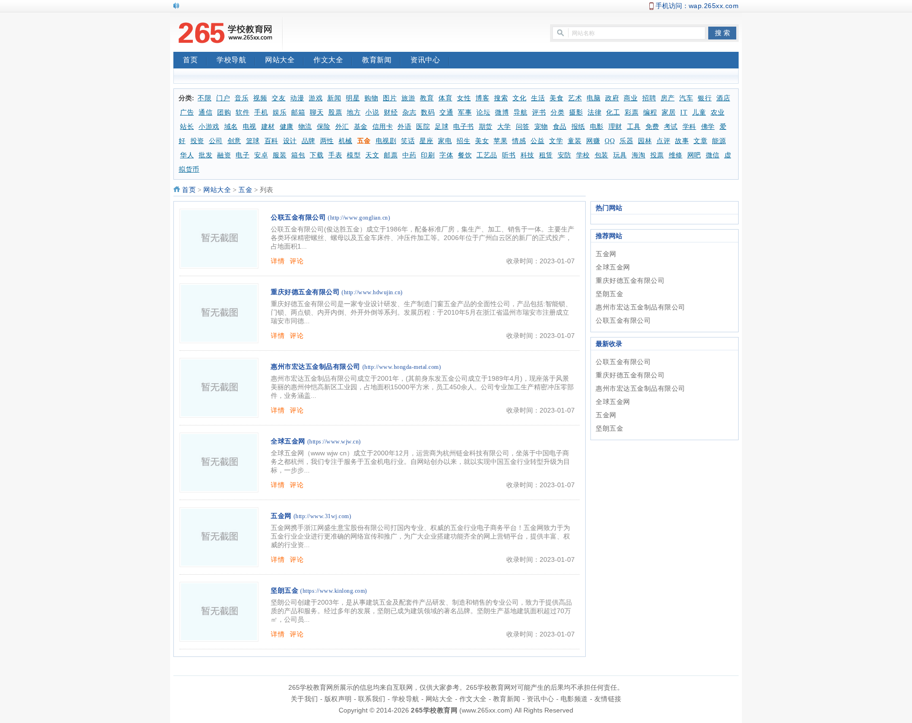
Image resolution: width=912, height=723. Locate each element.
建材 (268, 126)
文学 (556, 141)
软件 (242, 112)
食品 (560, 126)
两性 (327, 141)
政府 (612, 98)
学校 (583, 155)
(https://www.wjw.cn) (334, 441)
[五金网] (219, 537)
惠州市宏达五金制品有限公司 (316, 366)
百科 (271, 141)
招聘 (649, 98)
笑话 (408, 141)
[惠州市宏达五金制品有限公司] (219, 387)
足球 (441, 126)
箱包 (298, 155)
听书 (509, 155)
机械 (345, 141)
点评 (663, 141)
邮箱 (298, 112)
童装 (574, 141)
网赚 (593, 141)
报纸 (578, 126)
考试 (671, 126)
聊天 (316, 112)
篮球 (253, 141)
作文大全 (328, 60)
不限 (204, 98)
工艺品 (486, 155)
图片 (390, 98)
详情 (278, 261)
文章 (700, 141)
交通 (446, 112)
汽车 (686, 98)
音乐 (241, 98)
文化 (519, 98)
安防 (564, 155)
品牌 (308, 141)
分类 (557, 112)
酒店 (723, 98)
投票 (657, 155)
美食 (556, 98)
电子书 (463, 126)
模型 (354, 155)
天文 (372, 155)
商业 (630, 98)
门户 (223, 98)
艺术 (575, 98)
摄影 (576, 112)
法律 (594, 112)
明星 (353, 98)
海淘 (639, 155)
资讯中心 (425, 60)
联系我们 (372, 699)
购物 (371, 98)
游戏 (316, 98)
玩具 (620, 155)
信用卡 (382, 126)
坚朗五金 (284, 590)
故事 (682, 141)
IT (683, 112)
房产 (667, 98)
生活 (538, 98)
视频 (260, 98)
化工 (613, 112)
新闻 (334, 98)
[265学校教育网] (226, 33)
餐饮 (465, 155)
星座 (426, 141)
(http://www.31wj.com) (323, 516)
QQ (610, 141)
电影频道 (574, 699)
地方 (354, 112)
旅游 (408, 98)
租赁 (546, 155)
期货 (486, 126)
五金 (364, 141)
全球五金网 (288, 441)
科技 (527, 155)
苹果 (500, 141)
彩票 (631, 112)
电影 (597, 126)
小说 (372, 112)
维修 (676, 155)
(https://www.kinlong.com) (333, 591)
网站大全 (279, 60)
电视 (249, 126)
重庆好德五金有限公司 (305, 292)
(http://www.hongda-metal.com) (401, 367)
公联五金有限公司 (298, 217)
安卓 (261, 155)
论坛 (483, 112)
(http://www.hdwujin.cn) (372, 292)
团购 (224, 112)
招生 (463, 141)
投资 (197, 141)
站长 (187, 126)
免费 (652, 126)
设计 (290, 141)
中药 (409, 155)
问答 (523, 126)
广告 (187, 112)
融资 (224, 155)
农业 (717, 112)
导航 (520, 112)
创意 (234, 141)
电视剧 (386, 141)
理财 (615, 126)
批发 (205, 155)
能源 (719, 141)
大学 (504, 126)
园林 (645, 141)
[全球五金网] (219, 462)
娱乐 (279, 112)
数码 (428, 112)
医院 (423, 126)
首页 (190, 60)
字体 (446, 155)
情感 (519, 141)
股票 (335, 112)
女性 (464, 98)
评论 (297, 261)
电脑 (593, 98)
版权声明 (338, 699)
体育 (445, 98)
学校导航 (231, 60)
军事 (465, 112)
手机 (261, 112)
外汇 (342, 126)
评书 (539, 112)
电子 (242, 155)
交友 (278, 98)
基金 (361, 126)
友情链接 (608, 699)
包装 (601, 155)
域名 (231, 126)
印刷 (428, 155)
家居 (668, 112)
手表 (335, 155)
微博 (502, 112)
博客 (482, 98)
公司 (216, 141)
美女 (482, 141)
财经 (391, 112)
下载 (316, 155)
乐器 (626, 141)
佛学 (708, 126)
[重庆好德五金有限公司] (219, 313)
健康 (287, 126)
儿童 (699, 112)
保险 (324, 126)
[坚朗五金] (219, 611)
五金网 (281, 516)
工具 (634, 126)
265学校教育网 (434, 710)
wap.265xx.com (714, 6)
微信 (713, 155)
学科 (689, 126)
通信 (205, 112)
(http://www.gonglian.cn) (359, 217)
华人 (187, 155)
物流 (305, 126)
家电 (445, 141)
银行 (705, 98)
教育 (427, 98)
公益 (537, 141)
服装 (279, 155)
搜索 (501, 98)
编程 (650, 112)
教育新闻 (376, 60)
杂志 (409, 112)
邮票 (391, 155)
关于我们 (304, 699)
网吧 (694, 155)
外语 (404, 126)
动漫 (297, 98)
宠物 (541, 126)
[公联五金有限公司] (219, 238)
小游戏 (209, 126)
